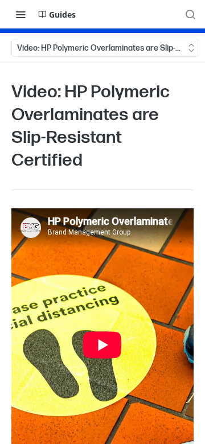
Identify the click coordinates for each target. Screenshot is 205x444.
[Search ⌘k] (190, 14)
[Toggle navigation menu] (20, 14)
